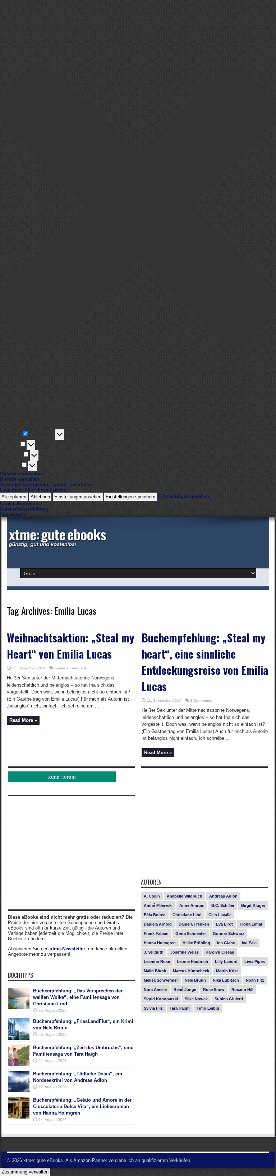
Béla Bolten (155, 915)
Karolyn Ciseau (220, 952)
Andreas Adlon (223, 896)
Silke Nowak (196, 999)
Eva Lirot (224, 924)
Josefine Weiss (184, 952)
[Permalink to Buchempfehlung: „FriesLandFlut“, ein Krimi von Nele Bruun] (18, 1038)
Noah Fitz (255, 980)
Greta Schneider (190, 933)
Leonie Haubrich (192, 961)
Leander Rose (157, 961)
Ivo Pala (249, 943)
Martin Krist (227, 971)
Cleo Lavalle (219, 915)
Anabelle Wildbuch (184, 896)
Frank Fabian (156, 933)
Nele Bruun (195, 980)
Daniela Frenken (194, 924)
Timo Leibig (208, 1008)
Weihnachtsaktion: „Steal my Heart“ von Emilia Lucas (70, 645)
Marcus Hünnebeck (191, 971)
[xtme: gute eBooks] (57, 545)
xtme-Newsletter (67, 948)
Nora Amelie (155, 989)
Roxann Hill (242, 989)
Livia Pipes (254, 961)
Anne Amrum (191, 905)
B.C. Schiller (222, 905)
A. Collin (152, 896)
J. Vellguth (154, 952)
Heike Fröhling (196, 943)
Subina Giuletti (229, 999)
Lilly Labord (226, 961)
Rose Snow (214, 989)
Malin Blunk (155, 971)
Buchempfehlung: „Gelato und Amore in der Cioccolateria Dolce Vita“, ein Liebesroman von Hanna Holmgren (82, 1106)
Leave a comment (70, 668)
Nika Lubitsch (226, 980)
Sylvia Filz (153, 1008)
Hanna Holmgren (160, 943)
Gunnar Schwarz (228, 933)
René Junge (185, 989)
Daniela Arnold (158, 924)
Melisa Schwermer (161, 980)
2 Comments (201, 700)
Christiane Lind (187, 915)
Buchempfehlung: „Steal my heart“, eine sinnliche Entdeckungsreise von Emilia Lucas (205, 661)
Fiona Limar (251, 924)
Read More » (23, 720)
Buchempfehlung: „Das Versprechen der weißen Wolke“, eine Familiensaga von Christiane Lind (78, 997)
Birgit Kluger (253, 905)
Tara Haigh (180, 1008)
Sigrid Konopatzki (161, 999)
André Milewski (158, 905)
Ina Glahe (226, 943)
